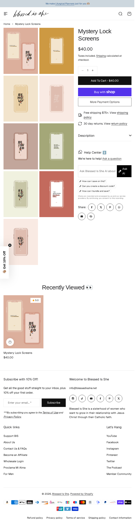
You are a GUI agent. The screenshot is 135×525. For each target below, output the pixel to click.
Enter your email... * (19, 402)
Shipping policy (94, 517)
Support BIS (11, 436)
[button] (4, 262)
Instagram (110, 448)
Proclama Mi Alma (14, 467)
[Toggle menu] (5, 14)
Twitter (108, 461)
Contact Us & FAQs (15, 448)
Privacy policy (52, 517)
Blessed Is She (59, 493)
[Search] (120, 14)
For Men (9, 474)
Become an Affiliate (15, 455)
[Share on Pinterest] (108, 207)
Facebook (110, 442)
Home (7, 24)
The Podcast (111, 467)
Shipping (101, 55)
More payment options (105, 102)
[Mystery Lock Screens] (23, 317)
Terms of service (72, 517)
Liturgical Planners (64, 3)
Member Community (116, 474)
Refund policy (32, 517)
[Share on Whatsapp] (117, 207)
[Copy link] (89, 216)
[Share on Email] (80, 216)
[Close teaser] (10, 245)
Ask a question (110, 158)
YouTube (109, 436)
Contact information (118, 517)
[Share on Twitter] (99, 207)
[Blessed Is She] (30, 14)
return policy (119, 123)
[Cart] (129, 14)
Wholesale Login (14, 461)
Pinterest (109, 455)
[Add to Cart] (10, 337)
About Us (9, 442)
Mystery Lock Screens (18, 348)
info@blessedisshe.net (82, 388)
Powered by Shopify (80, 493)
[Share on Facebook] (90, 207)
